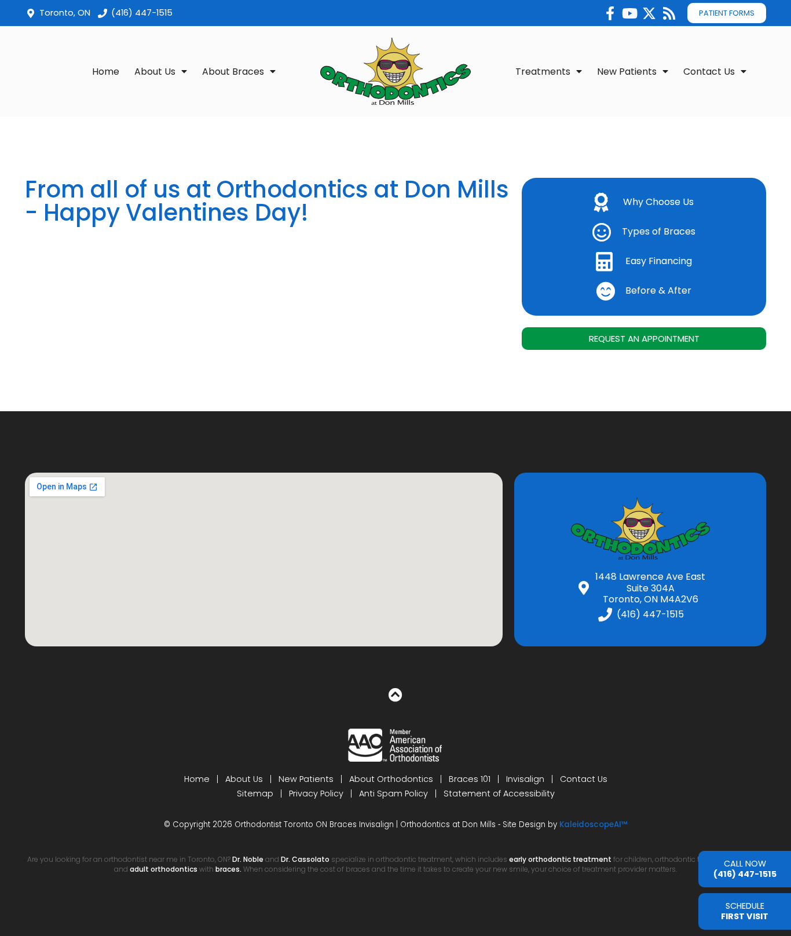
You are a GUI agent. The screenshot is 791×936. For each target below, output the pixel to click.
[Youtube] (629, 13)
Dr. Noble (247, 859)
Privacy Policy (316, 793)
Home (105, 71)
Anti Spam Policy (393, 793)
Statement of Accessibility (499, 793)
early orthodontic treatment (560, 859)
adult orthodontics (163, 869)
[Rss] (669, 13)
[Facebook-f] (610, 13)
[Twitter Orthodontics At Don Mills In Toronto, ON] (649, 13)
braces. (229, 869)
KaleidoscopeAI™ (593, 824)
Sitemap (255, 793)
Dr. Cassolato (305, 859)
